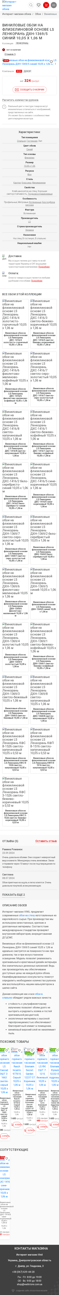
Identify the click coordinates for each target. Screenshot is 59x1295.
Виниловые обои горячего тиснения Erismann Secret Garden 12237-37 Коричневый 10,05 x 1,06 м (29, 1105)
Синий (29, 149)
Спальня (21, 141)
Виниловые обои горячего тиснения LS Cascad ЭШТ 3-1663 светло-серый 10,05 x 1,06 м (4, 1109)
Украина (29, 230)
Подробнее (44, 267)
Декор (27, 71)
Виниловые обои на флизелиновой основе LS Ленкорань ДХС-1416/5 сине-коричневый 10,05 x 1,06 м (4, 1213)
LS (29, 221)
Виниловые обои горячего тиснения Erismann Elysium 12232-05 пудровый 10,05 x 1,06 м (55, 1100)
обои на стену (27, 915)
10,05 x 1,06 (29, 166)
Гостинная (32, 141)
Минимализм (39, 182)
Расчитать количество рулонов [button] (20, 100)
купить (5, 1136)
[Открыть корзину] (46, 5)
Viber (38, 1272)
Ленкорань (22, 43)
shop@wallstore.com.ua (29, 1284)
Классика (26, 182)
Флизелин (29, 157)
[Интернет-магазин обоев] (10, 5)
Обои (37, 14)
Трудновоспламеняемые (40, 194)
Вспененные (35, 202)
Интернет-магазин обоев (16, 14)
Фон (19, 71)
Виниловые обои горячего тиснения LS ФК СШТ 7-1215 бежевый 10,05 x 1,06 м (42, 1100)
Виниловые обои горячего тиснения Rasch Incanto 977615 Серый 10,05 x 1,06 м (17, 1100)
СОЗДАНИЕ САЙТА (22, 1291)
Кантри (17, 182)
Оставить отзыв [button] (46, 841)
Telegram (44, 1272)
